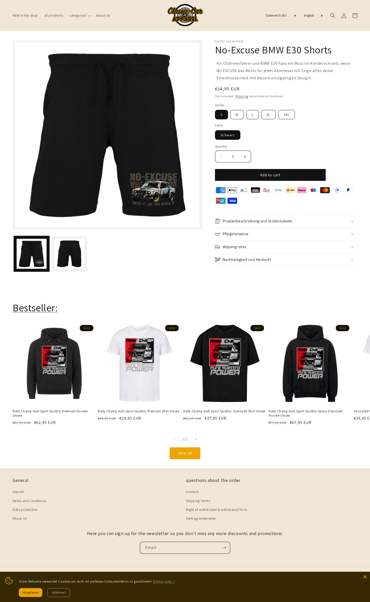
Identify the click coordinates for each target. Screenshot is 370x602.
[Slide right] (196, 439)
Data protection (25, 509)
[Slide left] (173, 439)
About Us (20, 518)
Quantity (221, 146)
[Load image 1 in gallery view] (31, 254)
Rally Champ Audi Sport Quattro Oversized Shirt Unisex (224, 411)
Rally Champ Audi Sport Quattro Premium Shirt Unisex (138, 411)
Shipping (241, 96)
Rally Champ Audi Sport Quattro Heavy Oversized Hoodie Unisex (306, 413)
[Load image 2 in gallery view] (69, 254)
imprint (18, 491)
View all (185, 453)
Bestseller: (35, 307)
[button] (79, 15)
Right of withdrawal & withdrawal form (216, 509)
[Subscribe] (224, 548)
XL (268, 114)
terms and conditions (29, 500)
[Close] (364, 576)
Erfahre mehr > (164, 581)
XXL (286, 114)
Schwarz (227, 135)
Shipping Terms (198, 500)
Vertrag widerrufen (201, 518)
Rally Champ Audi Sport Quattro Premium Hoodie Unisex (50, 413)
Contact (192, 491)
